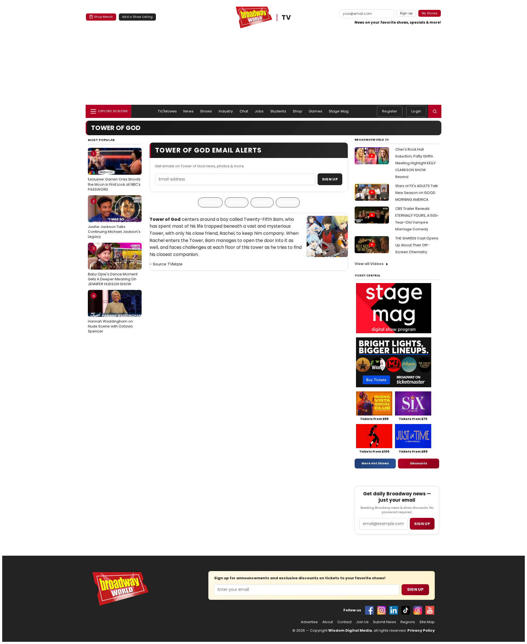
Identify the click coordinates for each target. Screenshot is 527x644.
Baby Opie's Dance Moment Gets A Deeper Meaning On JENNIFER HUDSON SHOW (113, 266)
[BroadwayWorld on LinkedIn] (394, 610)
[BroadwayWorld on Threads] (418, 610)
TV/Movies (167, 111)
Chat (244, 111)
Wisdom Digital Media (350, 630)
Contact (344, 622)
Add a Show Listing (137, 17)
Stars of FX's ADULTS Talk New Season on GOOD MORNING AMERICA (416, 192)
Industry (226, 111)
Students (278, 111)
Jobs (259, 111)
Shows (206, 111)
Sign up (422, 523)
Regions (407, 622)
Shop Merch (103, 17)
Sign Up (330, 179)
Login (416, 111)
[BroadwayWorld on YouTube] (430, 610)
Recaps (288, 202)
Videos (262, 202)
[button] (434, 111)
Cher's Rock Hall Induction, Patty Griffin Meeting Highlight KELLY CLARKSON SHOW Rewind (415, 163)
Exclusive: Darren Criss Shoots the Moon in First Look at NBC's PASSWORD (114, 171)
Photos (236, 202)
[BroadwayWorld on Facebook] (369, 610)
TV (286, 17)
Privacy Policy (421, 630)
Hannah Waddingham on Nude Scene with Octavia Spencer (110, 313)
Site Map (427, 622)
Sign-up (406, 13)
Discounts (418, 463)
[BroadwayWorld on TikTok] (406, 610)
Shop (297, 111)
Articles (210, 202)
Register (389, 111)
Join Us (362, 622)
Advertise (309, 622)
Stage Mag (339, 111)
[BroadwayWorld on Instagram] (381, 610)
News (188, 111)
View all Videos (369, 263)
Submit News (384, 622)
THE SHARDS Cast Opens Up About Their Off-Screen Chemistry (416, 245)
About (327, 622)
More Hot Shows (375, 463)
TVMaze (175, 264)
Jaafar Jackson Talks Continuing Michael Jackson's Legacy (114, 219)
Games (315, 111)
